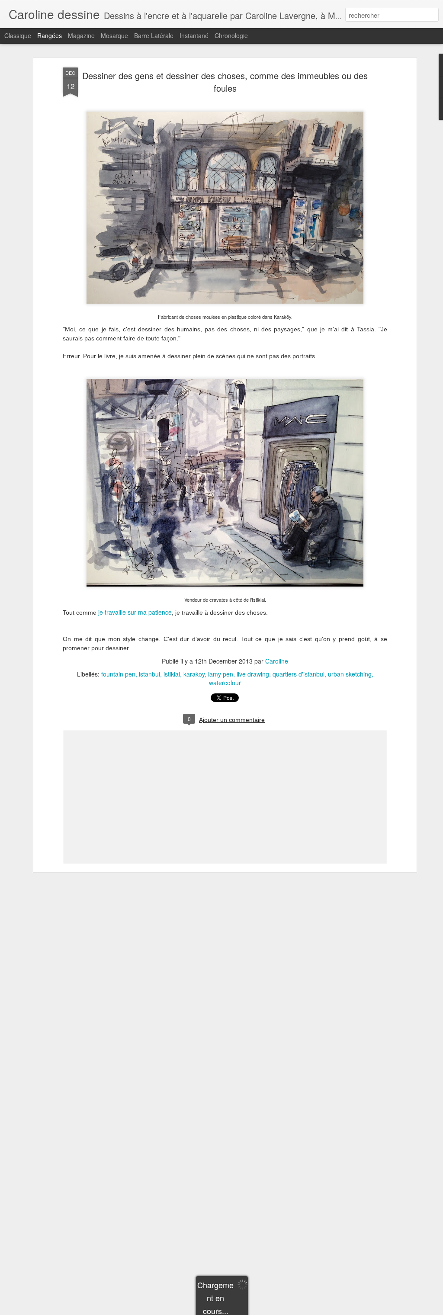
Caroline (276, 661)
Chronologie (231, 35)
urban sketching (350, 674)
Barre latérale (153, 35)
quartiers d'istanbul (298, 674)
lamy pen (220, 674)
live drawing (253, 674)
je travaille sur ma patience (135, 612)
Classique (17, 35)
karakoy (194, 674)
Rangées (49, 35)
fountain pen (118, 674)
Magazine (81, 35)
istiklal (172, 674)
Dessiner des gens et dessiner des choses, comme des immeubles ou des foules (225, 81)
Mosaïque (114, 35)
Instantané (194, 35)
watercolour (225, 682)
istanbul (149, 674)
